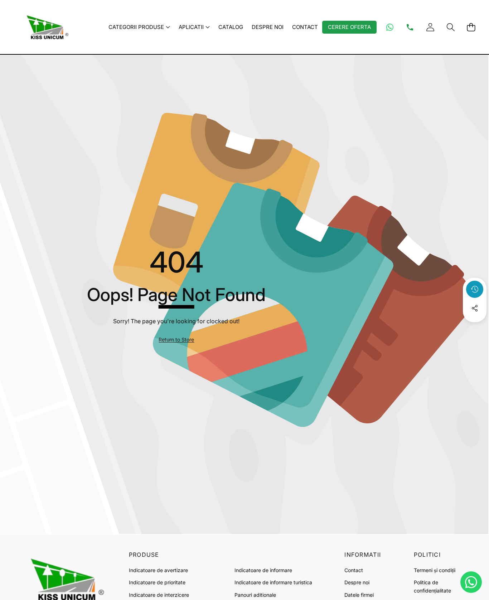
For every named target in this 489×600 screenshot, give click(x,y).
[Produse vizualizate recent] (474, 289)
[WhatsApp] (390, 27)
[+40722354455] (410, 27)
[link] (176, 339)
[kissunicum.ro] (45, 27)
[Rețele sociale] (474, 308)
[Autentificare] (430, 27)
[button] (450, 27)
